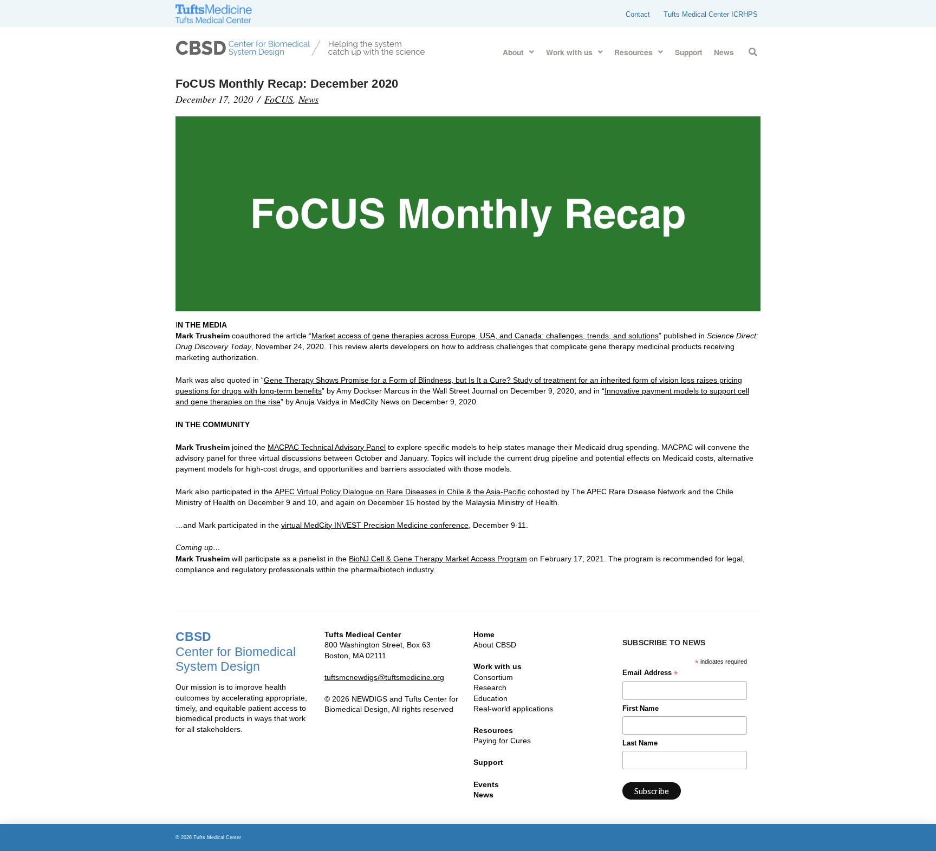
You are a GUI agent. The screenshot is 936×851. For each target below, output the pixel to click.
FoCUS (278, 99)
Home (484, 634)
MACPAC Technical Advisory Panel (327, 447)
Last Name (640, 743)
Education (490, 698)
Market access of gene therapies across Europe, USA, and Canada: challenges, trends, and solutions (485, 335)
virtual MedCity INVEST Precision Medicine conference (375, 525)
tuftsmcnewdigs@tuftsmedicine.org (384, 677)
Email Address (650, 674)
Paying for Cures (502, 740)
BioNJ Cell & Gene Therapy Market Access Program (438, 558)
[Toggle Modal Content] (752, 50)
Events (486, 784)
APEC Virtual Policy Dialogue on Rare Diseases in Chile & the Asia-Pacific (400, 491)
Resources (493, 730)
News (308, 99)
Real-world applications (513, 708)
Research (489, 687)
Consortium (493, 677)
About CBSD (494, 644)
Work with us (497, 666)
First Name (640, 708)
